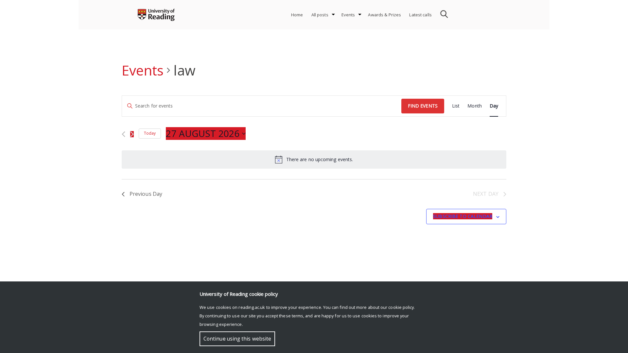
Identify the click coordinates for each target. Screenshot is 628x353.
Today (150, 133)
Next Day (485, 193)
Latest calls (420, 15)
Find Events (423, 106)
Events (348, 15)
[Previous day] (123, 134)
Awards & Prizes (384, 15)
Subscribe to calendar (462, 216)
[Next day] (132, 134)
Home (297, 15)
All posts (319, 15)
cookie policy (401, 307)
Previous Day (146, 193)
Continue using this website (237, 338)
